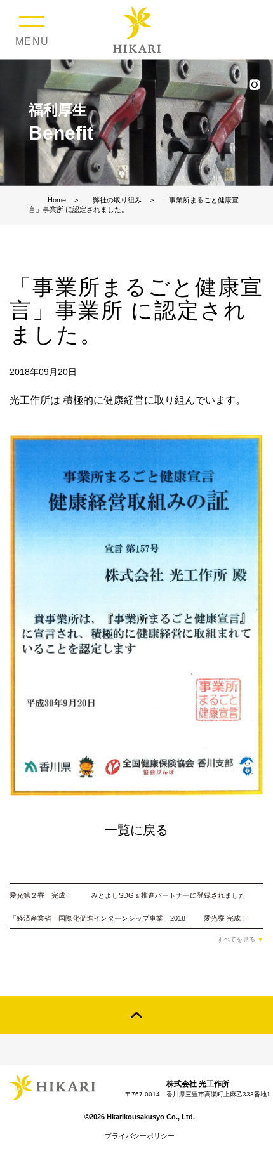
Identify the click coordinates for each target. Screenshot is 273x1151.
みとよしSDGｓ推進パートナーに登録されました (168, 895)
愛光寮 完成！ (226, 918)
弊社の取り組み (117, 200)
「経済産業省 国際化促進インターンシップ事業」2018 (97, 918)
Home (57, 200)
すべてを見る (240, 939)
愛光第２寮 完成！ (41, 895)
